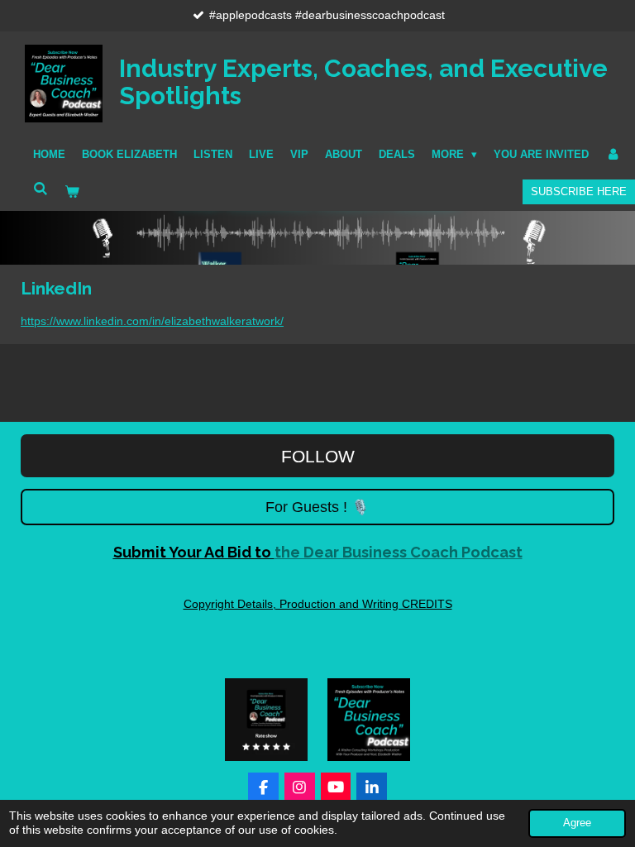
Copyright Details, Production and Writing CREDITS (318, 603)
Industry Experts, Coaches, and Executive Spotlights (363, 82)
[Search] (40, 189)
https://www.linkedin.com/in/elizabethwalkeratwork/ (152, 321)
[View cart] (72, 192)
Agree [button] (577, 823)
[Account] (612, 155)
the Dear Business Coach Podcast (318, 552)
